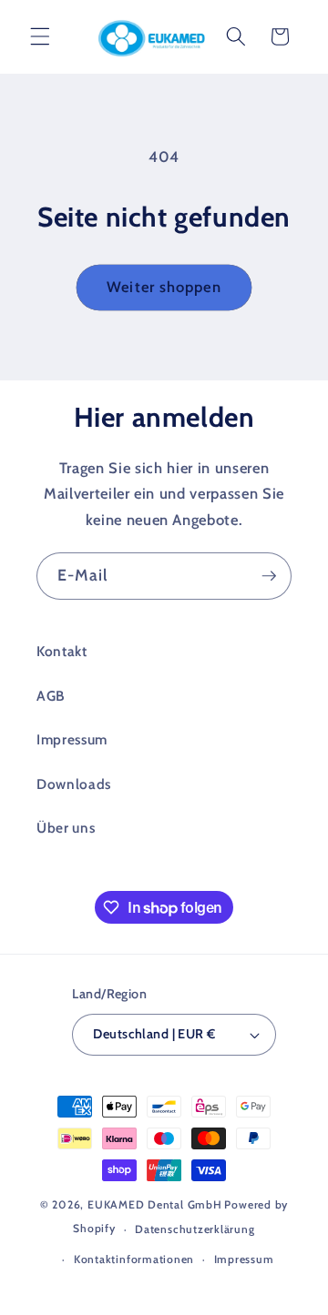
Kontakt (61, 651)
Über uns (65, 827)
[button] (40, 36)
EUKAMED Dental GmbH (154, 1204)
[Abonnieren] (269, 576)
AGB (50, 695)
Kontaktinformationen (134, 1259)
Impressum (72, 739)
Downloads (73, 784)
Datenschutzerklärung (194, 1229)
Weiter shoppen (163, 287)
